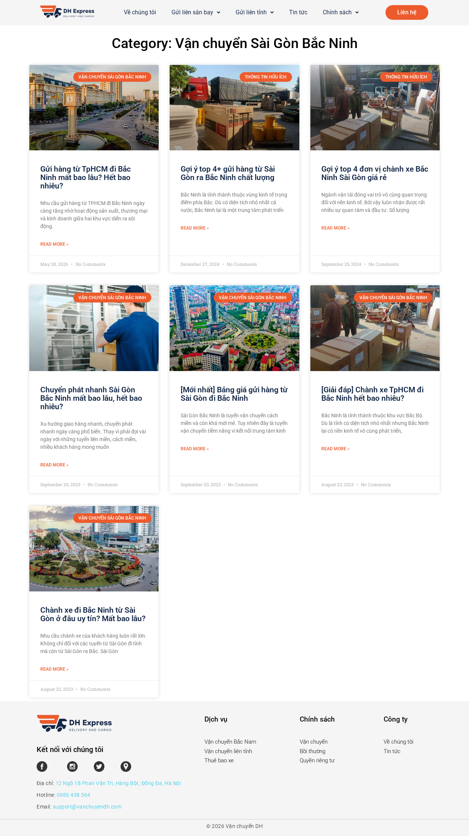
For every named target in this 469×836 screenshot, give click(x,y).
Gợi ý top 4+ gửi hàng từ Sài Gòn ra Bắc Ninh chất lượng (228, 173)
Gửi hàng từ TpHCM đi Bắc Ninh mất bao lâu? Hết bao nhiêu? (85, 177)
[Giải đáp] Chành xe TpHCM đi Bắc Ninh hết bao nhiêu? (372, 394)
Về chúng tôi (140, 12)
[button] (196, 12)
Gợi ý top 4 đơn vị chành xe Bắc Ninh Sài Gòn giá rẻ (374, 173)
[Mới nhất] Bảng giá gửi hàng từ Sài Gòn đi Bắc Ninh (234, 394)
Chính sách (337, 12)
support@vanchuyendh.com (87, 807)
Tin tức (298, 12)
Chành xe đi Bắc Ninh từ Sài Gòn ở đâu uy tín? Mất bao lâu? (92, 614)
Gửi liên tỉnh (251, 12)
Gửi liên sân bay (192, 12)
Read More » (54, 244)
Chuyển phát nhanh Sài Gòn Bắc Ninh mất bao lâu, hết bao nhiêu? (91, 398)
